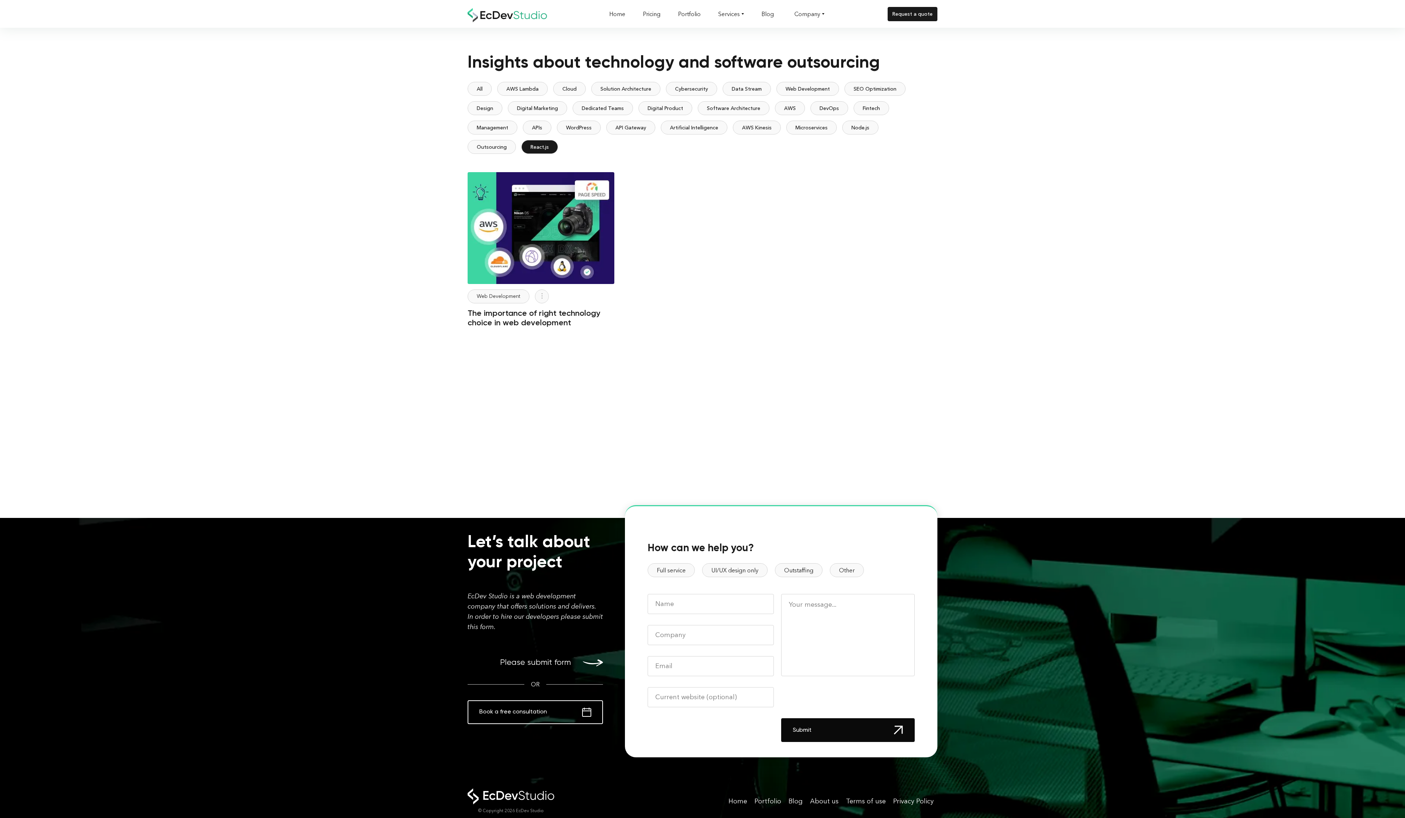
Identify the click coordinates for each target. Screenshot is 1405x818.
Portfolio (689, 14)
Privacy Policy (913, 801)
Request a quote (912, 14)
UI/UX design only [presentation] (734, 570)
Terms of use (866, 801)
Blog (767, 14)
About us (824, 801)
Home (617, 14)
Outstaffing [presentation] (798, 570)
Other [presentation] (847, 570)
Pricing (651, 14)
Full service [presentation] (671, 570)
